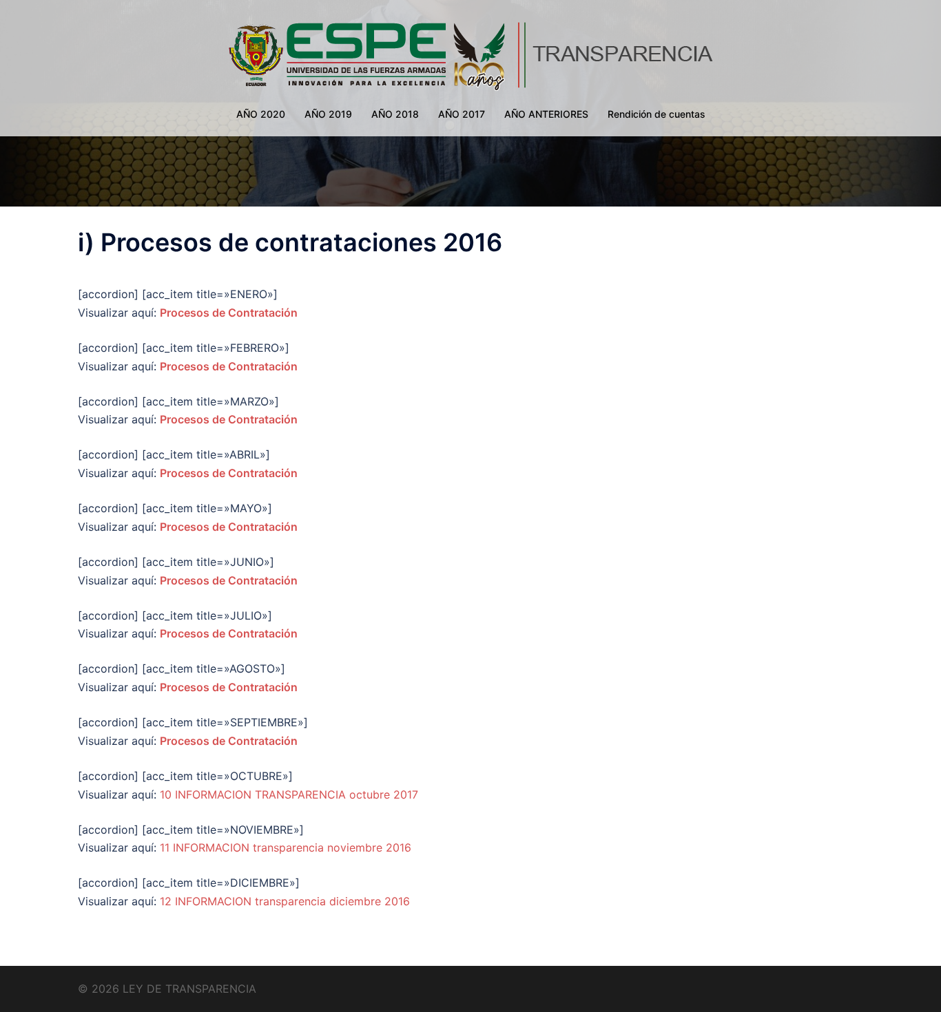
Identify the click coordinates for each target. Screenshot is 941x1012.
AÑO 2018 (395, 114)
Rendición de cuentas (656, 114)
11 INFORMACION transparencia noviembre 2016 (285, 847)
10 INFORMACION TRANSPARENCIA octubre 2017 (289, 794)
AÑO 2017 (461, 114)
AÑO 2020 (260, 114)
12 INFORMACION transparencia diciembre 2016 (285, 901)
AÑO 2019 (328, 114)
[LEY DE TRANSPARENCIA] (471, 55)
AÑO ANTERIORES (546, 114)
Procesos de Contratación (229, 312)
